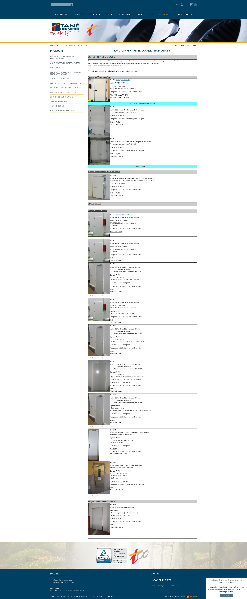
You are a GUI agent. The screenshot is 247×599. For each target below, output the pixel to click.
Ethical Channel (110, 596)
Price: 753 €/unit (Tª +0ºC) (119, 95)
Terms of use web (67, 596)
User (177, 5)
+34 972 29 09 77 (161, 580)
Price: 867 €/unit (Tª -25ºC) (119, 97)
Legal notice (55, 596)
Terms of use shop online (83, 596)
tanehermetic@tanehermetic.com (165, 586)
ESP (182, 45)
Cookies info (97, 596)
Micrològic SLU (180, 596)
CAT (176, 45)
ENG (188, 45)
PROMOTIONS (55, 45)
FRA (194, 45)
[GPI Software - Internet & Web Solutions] (191, 596)
